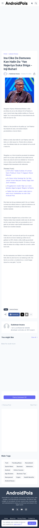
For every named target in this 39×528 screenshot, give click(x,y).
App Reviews (9, 473)
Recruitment (29, 463)
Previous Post (7, 405)
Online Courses (18, 470)
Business (20, 466)
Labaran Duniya (13, 54)
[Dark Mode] (32, 3)
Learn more (17, 524)
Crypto (18, 477)
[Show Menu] (2, 3)
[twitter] (17, 509)
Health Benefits (29, 477)
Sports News (9, 466)
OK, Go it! (32, 523)
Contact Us (31, 518)
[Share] (33, 73)
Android (7, 470)
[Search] (36, 3)
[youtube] (21, 509)
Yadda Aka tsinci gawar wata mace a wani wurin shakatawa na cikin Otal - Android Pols (19, 193)
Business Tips (21, 473)
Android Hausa (9, 481)
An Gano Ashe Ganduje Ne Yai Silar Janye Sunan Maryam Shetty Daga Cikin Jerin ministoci (20, 180)
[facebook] (13, 509)
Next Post (33, 405)
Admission (29, 466)
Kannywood (9, 477)
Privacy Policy (22, 518)
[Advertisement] (19, 28)
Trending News (17, 463)
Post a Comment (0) (19, 397)
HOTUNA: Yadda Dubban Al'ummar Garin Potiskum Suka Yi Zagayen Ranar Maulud (19, 173)
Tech (6, 463)
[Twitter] (22, 314)
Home (5, 54)
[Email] (26, 314)
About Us (12, 518)
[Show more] (31, 314)
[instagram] (26, 509)
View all (33, 337)
